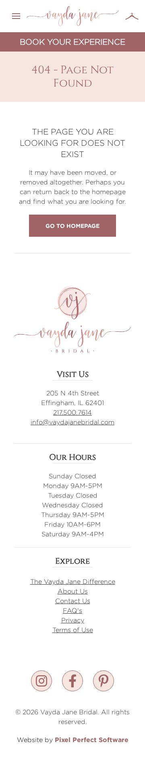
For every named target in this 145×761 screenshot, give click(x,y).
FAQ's (72, 610)
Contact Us (72, 601)
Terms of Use (72, 630)
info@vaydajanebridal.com (72, 422)
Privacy (72, 620)
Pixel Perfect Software (91, 739)
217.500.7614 (72, 412)
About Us (73, 591)
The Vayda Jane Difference (72, 581)
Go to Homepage (72, 226)
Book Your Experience (72, 41)
